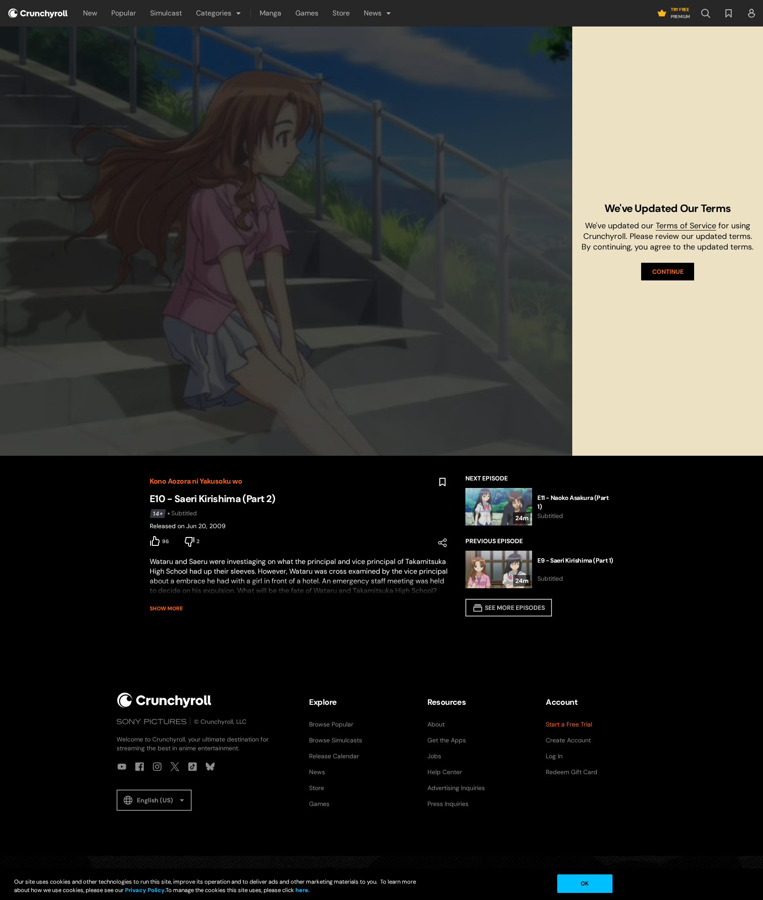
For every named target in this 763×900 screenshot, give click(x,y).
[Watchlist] (728, 13)
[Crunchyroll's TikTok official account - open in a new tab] (192, 766)
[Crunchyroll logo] (38, 13)
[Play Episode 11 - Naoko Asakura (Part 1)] (539, 507)
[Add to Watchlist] (442, 482)
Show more (166, 608)
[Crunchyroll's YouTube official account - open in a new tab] (122, 766)
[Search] (705, 13)
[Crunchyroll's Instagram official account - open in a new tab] (157, 766)
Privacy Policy (145, 890)
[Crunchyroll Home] (164, 700)
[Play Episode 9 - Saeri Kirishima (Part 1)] (539, 569)
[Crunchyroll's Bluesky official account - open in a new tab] (210, 766)
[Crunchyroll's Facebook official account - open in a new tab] (139, 766)
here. (302, 890)
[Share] (442, 543)
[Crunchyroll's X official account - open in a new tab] (175, 766)
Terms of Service (686, 225)
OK (585, 883)
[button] (219, 13)
